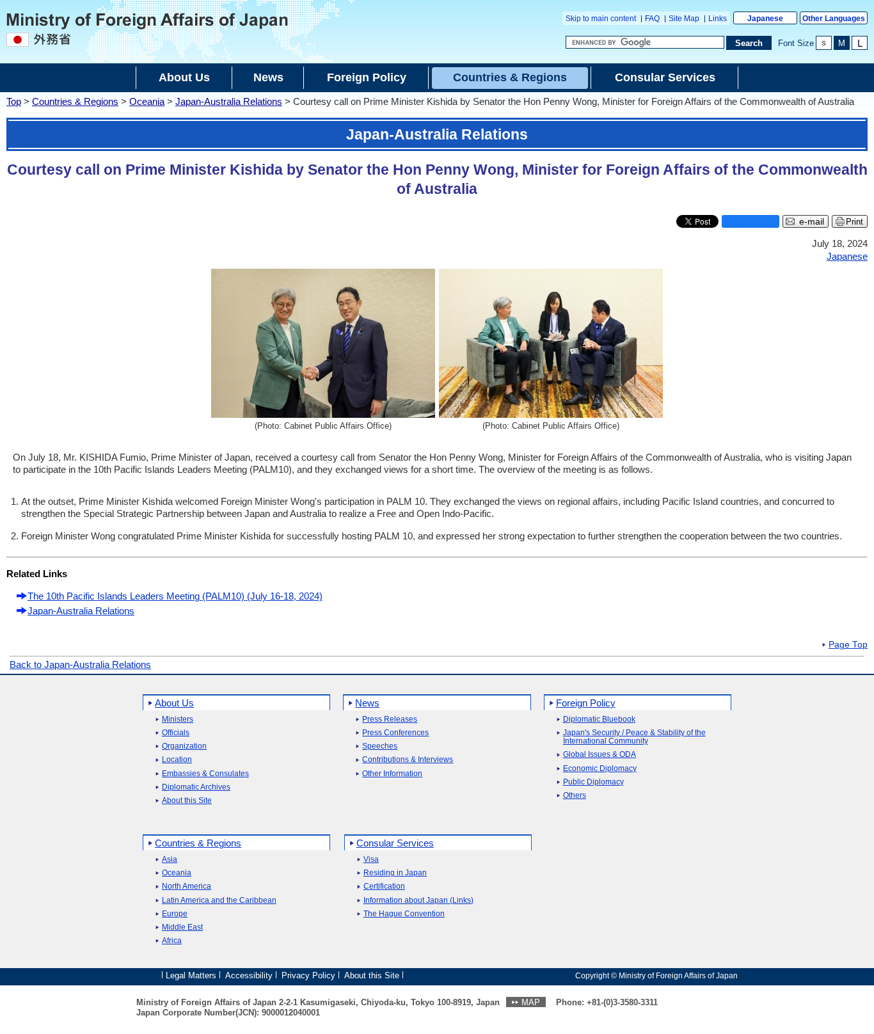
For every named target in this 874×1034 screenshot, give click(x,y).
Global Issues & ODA (599, 755)
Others (574, 795)
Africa (172, 941)
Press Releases (389, 719)
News (367, 702)
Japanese (765, 18)
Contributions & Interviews (407, 760)
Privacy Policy (308, 975)
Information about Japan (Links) (418, 900)
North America (186, 886)
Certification (384, 886)
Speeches (379, 746)
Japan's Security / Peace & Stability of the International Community (634, 737)
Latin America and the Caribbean (219, 900)
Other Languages (833, 18)
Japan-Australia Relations (228, 101)
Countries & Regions (75, 101)
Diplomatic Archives (196, 787)
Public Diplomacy (593, 782)
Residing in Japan (395, 873)
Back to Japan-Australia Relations (80, 664)
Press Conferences (395, 733)
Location (177, 760)
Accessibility (249, 975)
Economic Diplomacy (600, 769)
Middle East (182, 927)
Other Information (392, 774)
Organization (184, 746)
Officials (175, 733)
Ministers (177, 719)
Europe (174, 914)
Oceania (146, 101)
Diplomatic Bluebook (599, 719)
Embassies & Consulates (205, 774)
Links (717, 18)
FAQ (652, 18)
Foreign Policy (586, 702)
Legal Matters (191, 975)
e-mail (811, 222)
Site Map (684, 18)
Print (854, 222)
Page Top (848, 644)
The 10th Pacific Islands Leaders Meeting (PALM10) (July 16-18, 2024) (175, 596)
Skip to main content (601, 18)
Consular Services (395, 843)
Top (13, 101)
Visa (371, 859)
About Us (174, 702)
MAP (530, 1002)
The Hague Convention (404, 914)
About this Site (187, 801)
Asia (169, 859)
